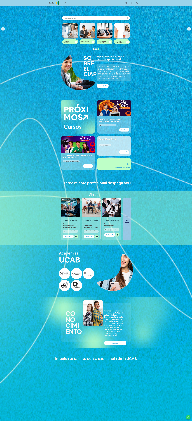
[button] (64, 273)
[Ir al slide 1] (94, 49)
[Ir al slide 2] (96, 49)
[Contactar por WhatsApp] (188, 417)
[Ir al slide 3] (98, 49)
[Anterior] (3, 29)
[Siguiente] (189, 29)
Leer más (115, 343)
